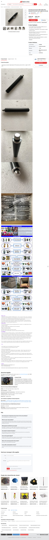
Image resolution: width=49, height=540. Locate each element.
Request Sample (44, 22)
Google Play (9, 534)
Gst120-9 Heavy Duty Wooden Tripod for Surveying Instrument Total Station (15, 502)
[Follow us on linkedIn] (47, 534)
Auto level (2, 513)
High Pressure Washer (18, 400)
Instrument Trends (23, 529)
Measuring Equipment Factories (35, 525)
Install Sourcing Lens (25, 534)
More (2, 531)
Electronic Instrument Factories (24, 525)
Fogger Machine (15, 401)
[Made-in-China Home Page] (24, 2)
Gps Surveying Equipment (23, 527)
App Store (3, 534)
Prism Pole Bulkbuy (31, 529)
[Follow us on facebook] (40, 534)
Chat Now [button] (44, 20)
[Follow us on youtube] (44, 534)
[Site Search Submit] (35, 4)
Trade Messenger (16, 534)
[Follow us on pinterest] (46, 534)
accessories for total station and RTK (41, 515)
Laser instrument (15, 513)
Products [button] (9, 4)
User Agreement (30, 537)
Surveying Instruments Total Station (34, 527)
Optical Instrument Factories (13, 525)
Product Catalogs (14, 510)
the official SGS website (23, 374)
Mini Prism (12, 400)
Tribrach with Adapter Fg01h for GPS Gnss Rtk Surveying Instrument (34, 487)
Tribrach (29, 401)
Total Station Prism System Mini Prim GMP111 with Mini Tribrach (34, 502)
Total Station (8, 400)
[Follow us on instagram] (43, 534)
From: (5, 455)
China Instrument (4, 525)
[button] (1, 1)
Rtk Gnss (23, 400)
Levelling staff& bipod (27, 515)
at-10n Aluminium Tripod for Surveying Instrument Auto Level (5, 502)
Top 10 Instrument (16, 529)
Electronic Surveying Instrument (6, 529)
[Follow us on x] (41, 534)
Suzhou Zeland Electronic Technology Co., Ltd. (33, 12)
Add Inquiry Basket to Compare (14, 31)
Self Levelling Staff (25, 401)
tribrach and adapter (4, 515)
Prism (25, 513)
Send (8, 468)
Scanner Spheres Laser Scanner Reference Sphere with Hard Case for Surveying (24, 487)
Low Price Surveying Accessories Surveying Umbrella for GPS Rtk (4, 487)
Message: (4, 460)
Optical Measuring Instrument (6, 527)
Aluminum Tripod (28, 400)
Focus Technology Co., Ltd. (17, 537)
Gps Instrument (15, 527)
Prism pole (37, 513)
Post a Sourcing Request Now (12, 470)
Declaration (34, 537)
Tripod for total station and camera (18, 515)
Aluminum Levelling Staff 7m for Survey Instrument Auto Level (43, 487)
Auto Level (20, 401)
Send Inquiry (33, 20)
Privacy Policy (39, 537)
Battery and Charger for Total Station (7, 401)
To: (5, 458)
